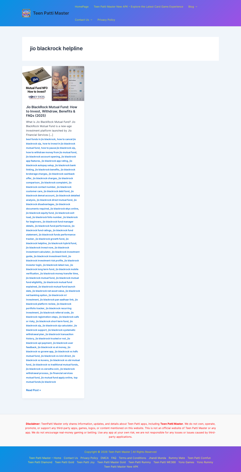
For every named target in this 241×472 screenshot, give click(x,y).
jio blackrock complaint (54, 182)
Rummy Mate (177, 458)
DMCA (105, 458)
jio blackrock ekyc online (64, 208)
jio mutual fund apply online (56, 377)
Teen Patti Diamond (40, 462)
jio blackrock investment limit (50, 256)
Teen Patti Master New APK (121, 466)
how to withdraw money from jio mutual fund (51, 152)
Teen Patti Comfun (199, 458)
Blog (191, 6)
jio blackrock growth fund (50, 238)
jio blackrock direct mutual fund (54, 199)
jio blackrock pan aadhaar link (57, 299)
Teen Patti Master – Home (45, 458)
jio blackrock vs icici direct (56, 355)
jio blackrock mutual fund (40, 277)
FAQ (113, 458)
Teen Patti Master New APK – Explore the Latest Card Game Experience (138, 6)
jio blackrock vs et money (52, 347)
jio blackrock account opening (43, 156)
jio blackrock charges (45, 178)
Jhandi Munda (157, 458)
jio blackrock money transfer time (59, 273)
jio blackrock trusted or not (51, 338)
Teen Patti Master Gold (111, 462)
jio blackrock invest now (39, 247)
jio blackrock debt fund (57, 191)
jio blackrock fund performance (52, 225)
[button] (195, 6)
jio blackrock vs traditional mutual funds (55, 364)
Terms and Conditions (132, 458)
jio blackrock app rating (55, 160)
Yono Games (186, 462)
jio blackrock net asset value (48, 290)
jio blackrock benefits (47, 169)
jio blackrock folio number (47, 217)
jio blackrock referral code (55, 312)
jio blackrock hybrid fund (62, 243)
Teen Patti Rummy (139, 462)
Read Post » (33, 390)
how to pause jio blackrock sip (58, 147)
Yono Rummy (205, 462)
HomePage (82, 6)
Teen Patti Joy (86, 462)
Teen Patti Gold (64, 462)
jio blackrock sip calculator (58, 325)
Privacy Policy (106, 19)
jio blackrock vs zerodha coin (42, 368)
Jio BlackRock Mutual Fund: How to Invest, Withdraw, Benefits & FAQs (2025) (51, 111)
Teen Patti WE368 (164, 462)
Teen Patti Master (51, 13)
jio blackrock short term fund (52, 321)
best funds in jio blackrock (41, 139)
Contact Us (82, 19)
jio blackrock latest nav (56, 264)
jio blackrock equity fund (40, 212)
